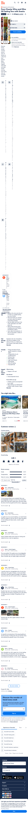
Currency (4, 767)
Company (4, 785)
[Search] (15, 2)
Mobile (3, 774)
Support (4, 782)
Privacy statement (14, 721)
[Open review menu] (25, 488)
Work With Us (5, 789)
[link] (11, 409)
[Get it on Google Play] (7, 778)
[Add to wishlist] (19, 397)
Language (4, 760)
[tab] (9, 727)
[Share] (25, 14)
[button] (12, 14)
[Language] (22, 2)
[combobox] (16, 482)
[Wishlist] (18, 3)
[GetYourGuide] (3, 3)
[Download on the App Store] (18, 778)
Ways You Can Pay (6, 791)
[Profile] (25, 3)
